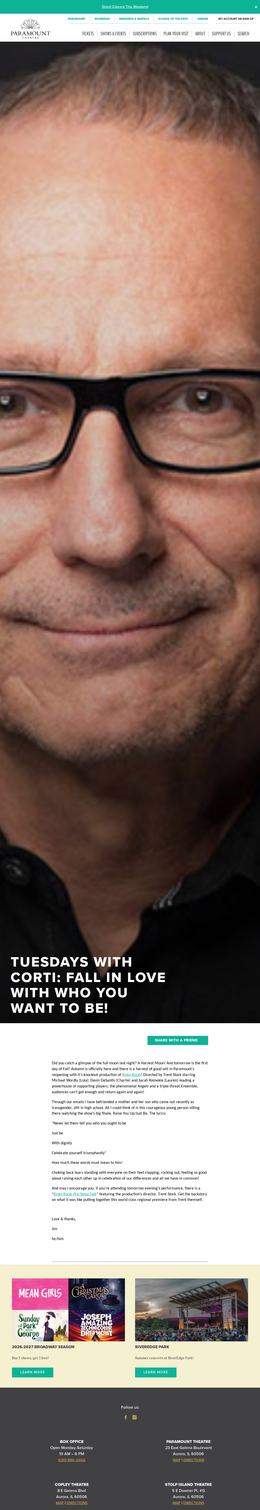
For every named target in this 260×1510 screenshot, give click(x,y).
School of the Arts (173, 19)
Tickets (88, 34)
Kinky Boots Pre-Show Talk (75, 1194)
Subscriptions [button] (145, 34)
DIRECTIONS (193, 1460)
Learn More (32, 1372)
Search (243, 34)
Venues (202, 19)
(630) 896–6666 (72, 1460)
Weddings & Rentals (134, 19)
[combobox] (178, 1040)
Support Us (221, 34)
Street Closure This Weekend (125, 7)
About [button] (200, 34)
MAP (177, 1460)
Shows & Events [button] (113, 34)
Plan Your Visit (176, 34)
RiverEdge (102, 19)
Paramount (76, 19)
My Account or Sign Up (233, 19)
